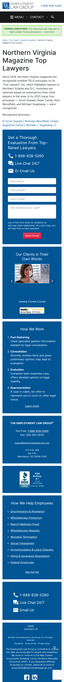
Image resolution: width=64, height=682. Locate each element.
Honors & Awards (28, 40)
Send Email (32, 235)
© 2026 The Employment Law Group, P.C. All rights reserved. (30, 638)
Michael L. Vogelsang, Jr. (41, 125)
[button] (11, 281)
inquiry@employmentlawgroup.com (32, 443)
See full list (32, 572)
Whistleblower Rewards (25, 530)
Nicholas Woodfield (37, 121)
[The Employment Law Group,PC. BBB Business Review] (32, 479)
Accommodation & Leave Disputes (32, 549)
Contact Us (31, 629)
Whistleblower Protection (26, 517)
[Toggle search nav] (52, 17)
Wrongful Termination (24, 537)
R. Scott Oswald (12, 121)
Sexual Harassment (22, 543)
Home (5, 40)
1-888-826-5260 (51, 5)
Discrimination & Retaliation (28, 511)
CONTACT (37, 17)
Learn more (32, 406)
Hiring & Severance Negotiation (30, 556)
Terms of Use (30, 643)
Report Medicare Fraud (25, 524)
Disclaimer (18, 643)
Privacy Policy (44, 643)
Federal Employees (22, 562)
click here (49, 32)
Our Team (14, 40)
